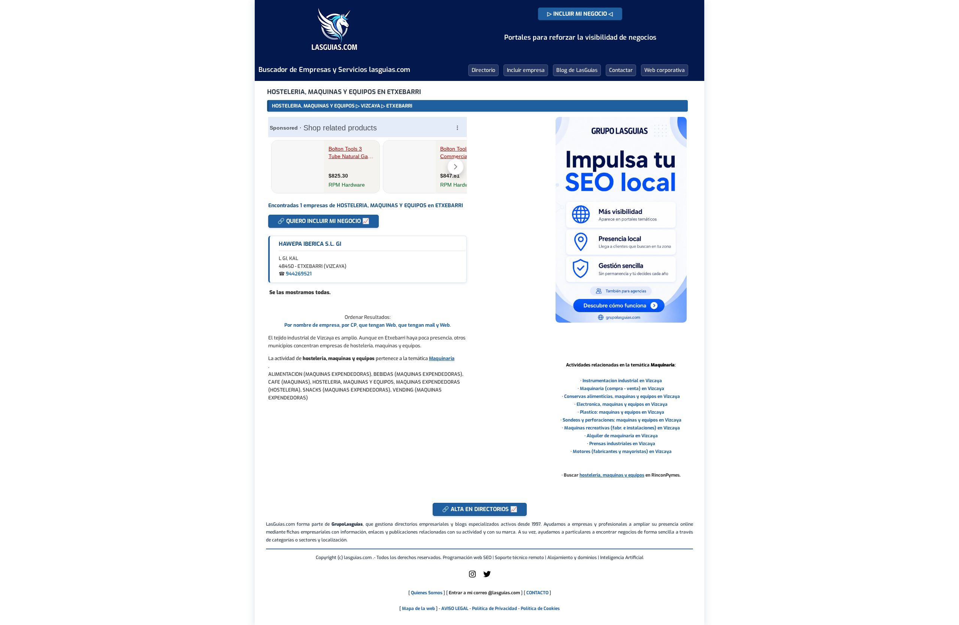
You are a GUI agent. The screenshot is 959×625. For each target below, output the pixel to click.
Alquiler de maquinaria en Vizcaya (622, 436)
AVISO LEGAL (454, 609)
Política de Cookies (540, 609)
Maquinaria (441, 358)
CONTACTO (537, 593)
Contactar (621, 70)
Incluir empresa (526, 70)
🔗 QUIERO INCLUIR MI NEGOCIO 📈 (323, 221)
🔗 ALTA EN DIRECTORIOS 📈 (479, 509)
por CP (349, 325)
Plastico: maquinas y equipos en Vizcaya (622, 412)
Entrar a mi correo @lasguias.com (484, 593)
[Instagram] (472, 577)
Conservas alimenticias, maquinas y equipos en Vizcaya (622, 396)
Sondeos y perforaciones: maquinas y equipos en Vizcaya (622, 420)
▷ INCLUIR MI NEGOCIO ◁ (580, 14)
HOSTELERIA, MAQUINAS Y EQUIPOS (313, 106)
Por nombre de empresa (311, 325)
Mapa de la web (418, 609)
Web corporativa (664, 70)
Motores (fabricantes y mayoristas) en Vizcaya (622, 452)
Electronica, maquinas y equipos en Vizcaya (622, 404)
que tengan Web (377, 325)
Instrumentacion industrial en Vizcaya (622, 381)
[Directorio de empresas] (334, 55)
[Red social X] (486, 577)
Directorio (483, 70)
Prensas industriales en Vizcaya (622, 444)
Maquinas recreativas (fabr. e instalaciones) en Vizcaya (622, 428)
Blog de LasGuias (577, 70)
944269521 (299, 274)
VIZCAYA (370, 106)
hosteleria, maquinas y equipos (612, 475)
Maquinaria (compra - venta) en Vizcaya (622, 389)
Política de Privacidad (494, 609)
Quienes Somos (426, 593)
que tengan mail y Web (424, 325)
